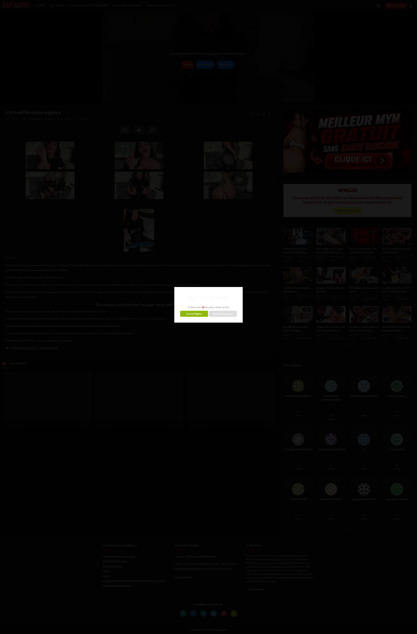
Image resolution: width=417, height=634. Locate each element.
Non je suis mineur (223, 313)
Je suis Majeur (194, 313)
